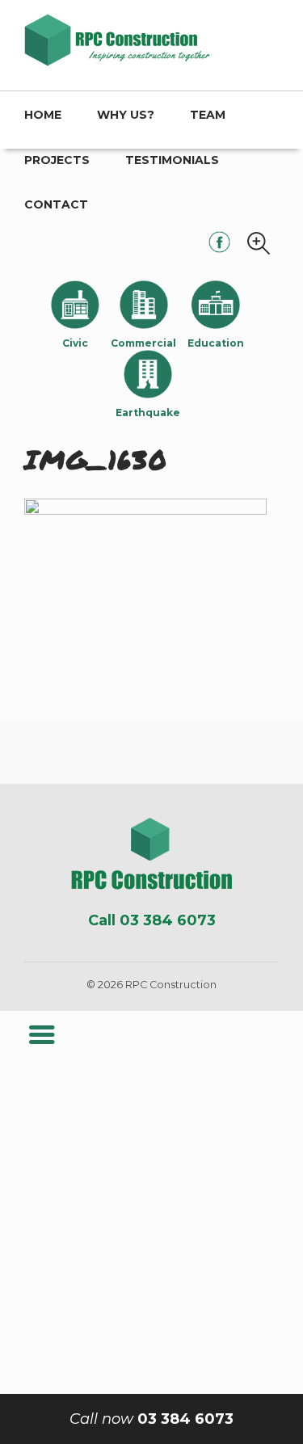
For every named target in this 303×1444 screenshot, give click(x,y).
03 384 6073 (151, 1419)
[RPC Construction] (151, 854)
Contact (56, 204)
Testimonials (172, 160)
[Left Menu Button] (41, 1035)
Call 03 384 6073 (152, 920)
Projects (57, 160)
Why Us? (125, 114)
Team (207, 114)
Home (42, 114)
